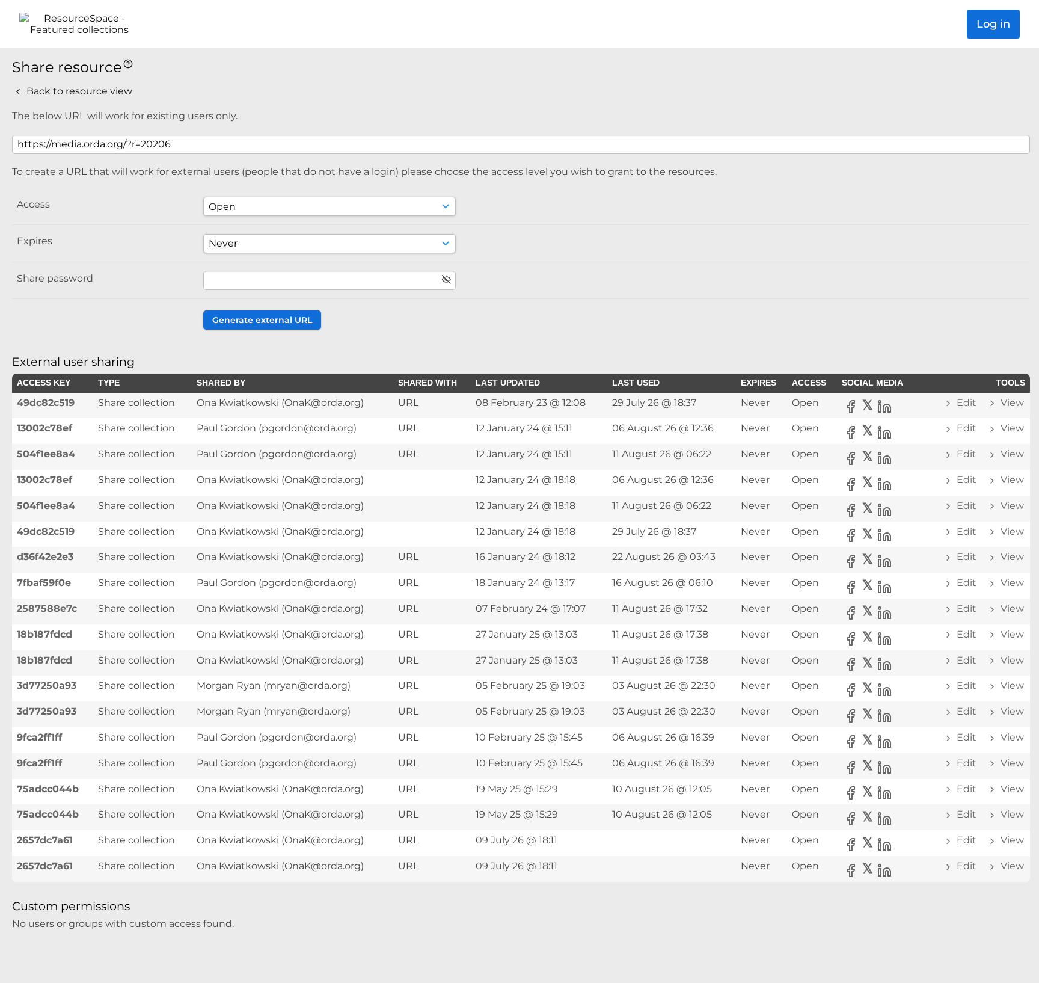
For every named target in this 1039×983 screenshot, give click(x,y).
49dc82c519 (46, 402)
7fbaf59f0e (44, 582)
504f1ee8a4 (46, 454)
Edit (966, 402)
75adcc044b (48, 789)
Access (33, 204)
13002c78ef (44, 428)
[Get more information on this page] (128, 63)
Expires (34, 241)
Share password (55, 278)
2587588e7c (47, 608)
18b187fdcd (44, 634)
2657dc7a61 (45, 840)
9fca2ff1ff (39, 737)
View (1011, 402)
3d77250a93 (46, 685)
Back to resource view (78, 91)
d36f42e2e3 (45, 556)
